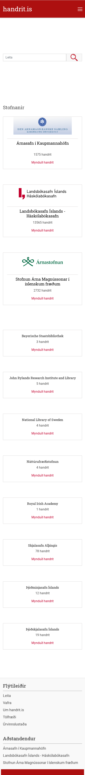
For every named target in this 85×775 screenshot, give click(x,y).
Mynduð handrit (42, 162)
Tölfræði (9, 717)
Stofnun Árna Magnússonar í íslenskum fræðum (40, 763)
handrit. (17, 9)
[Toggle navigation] (80, 9)
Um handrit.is (13, 710)
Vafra (7, 703)
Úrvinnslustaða (15, 724)
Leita (74, 57)
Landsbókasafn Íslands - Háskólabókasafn (36, 755)
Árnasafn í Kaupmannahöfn (24, 748)
